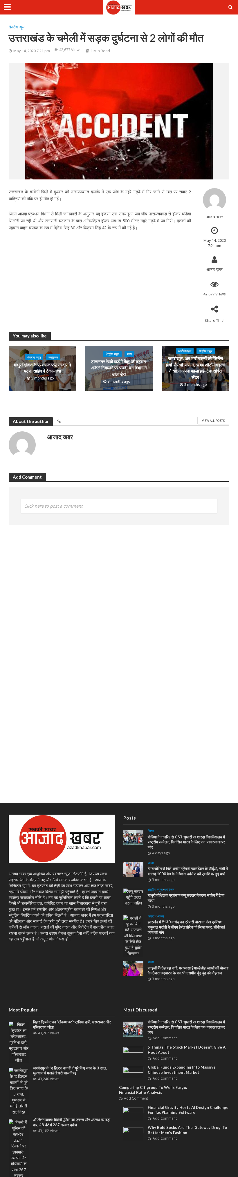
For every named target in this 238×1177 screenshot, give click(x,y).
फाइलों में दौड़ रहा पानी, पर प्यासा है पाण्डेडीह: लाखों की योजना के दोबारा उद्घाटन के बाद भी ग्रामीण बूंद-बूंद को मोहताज (188, 971)
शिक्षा (151, 831)
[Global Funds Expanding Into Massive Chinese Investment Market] (133, 1072)
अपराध (152, 916)
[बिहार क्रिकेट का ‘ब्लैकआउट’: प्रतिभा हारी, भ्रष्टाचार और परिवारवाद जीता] (19, 1042)
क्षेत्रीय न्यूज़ (16, 27)
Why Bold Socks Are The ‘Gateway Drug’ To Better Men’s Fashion (187, 1130)
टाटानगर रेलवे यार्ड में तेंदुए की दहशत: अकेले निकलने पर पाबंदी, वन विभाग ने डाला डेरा (119, 368)
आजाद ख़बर (214, 216)
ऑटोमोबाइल (184, 351)
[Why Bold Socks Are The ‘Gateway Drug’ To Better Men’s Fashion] (133, 1133)
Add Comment (165, 1038)
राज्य (129, 354)
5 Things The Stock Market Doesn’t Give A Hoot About (187, 1050)
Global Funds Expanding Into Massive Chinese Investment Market (182, 1070)
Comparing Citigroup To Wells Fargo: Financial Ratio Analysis (153, 1090)
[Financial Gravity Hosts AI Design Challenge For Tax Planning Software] (133, 1113)
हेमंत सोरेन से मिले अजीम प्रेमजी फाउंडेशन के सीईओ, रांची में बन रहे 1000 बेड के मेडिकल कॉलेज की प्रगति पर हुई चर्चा (188, 871)
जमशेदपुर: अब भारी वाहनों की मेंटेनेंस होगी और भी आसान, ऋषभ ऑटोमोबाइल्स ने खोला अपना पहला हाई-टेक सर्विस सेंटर (195, 367)
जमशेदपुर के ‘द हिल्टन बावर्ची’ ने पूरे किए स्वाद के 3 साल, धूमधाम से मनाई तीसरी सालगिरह (70, 1071)
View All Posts (213, 421)
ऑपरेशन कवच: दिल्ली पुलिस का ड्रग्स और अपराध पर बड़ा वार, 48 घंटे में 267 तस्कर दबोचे (71, 1122)
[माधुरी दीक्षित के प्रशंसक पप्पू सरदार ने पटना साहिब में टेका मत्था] (133, 897)
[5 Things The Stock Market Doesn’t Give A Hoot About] (133, 1053)
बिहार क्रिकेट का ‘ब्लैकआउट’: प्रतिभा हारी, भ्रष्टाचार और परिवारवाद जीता (72, 1024)
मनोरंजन (53, 357)
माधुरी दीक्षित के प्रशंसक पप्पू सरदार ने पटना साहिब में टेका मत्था (42, 367)
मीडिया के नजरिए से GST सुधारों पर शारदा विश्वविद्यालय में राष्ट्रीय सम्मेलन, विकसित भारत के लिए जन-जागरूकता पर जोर (186, 842)
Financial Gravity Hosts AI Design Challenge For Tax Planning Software (188, 1110)
